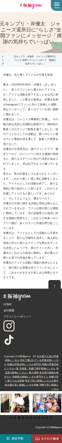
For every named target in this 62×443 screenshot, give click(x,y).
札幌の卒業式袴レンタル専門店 (24, 364)
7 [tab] (35, 418)
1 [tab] (11, 418)
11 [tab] (51, 418)
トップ (3, 60)
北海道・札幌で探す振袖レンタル (37, 368)
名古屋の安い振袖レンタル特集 (22, 384)
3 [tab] (19, 418)
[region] (31, 403)
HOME (7, 304)
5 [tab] (27, 418)
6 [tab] (31, 418)
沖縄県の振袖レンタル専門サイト (30, 376)
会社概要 (8, 310)
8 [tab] (39, 418)
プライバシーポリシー (17, 316)
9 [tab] (43, 418)
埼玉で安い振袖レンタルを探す (42, 380)
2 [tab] (15, 418)
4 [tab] (23, 418)
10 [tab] (47, 418)
